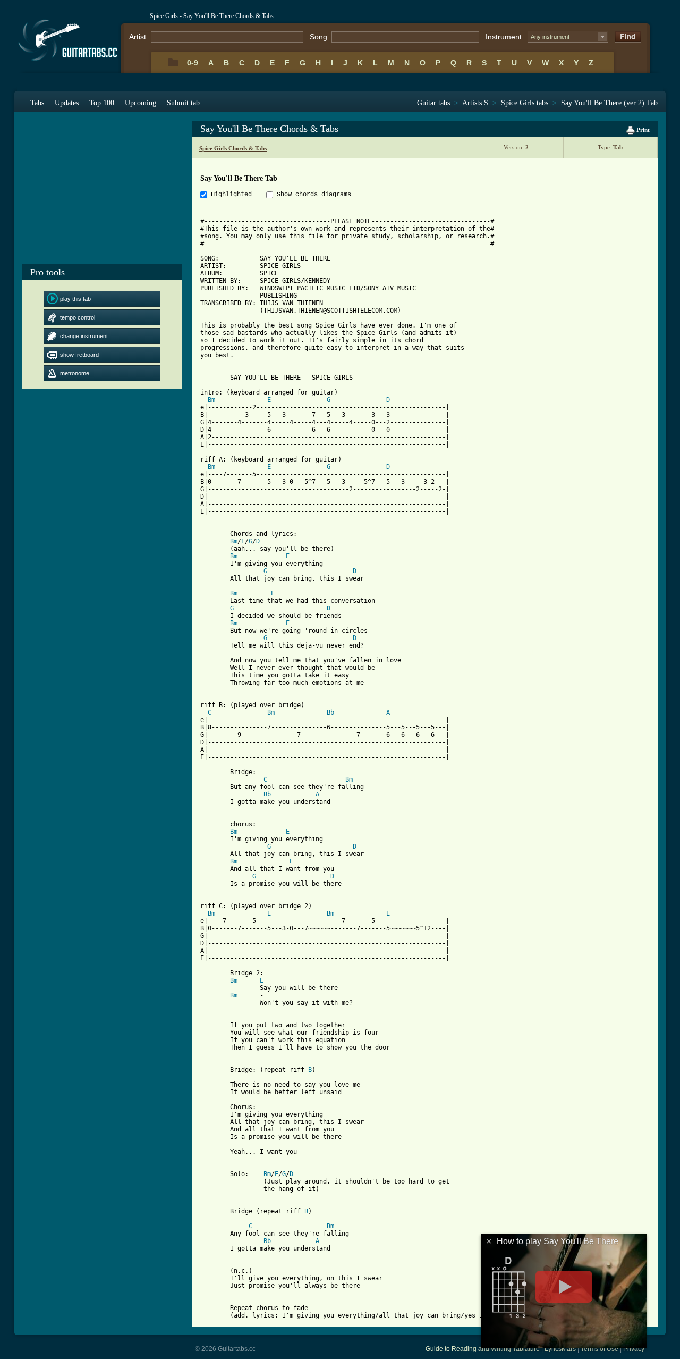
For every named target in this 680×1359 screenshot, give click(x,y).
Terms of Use (599, 1349)
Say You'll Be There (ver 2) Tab (609, 103)
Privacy (633, 1349)
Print (642, 130)
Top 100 (101, 103)
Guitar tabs (433, 103)
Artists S (475, 103)
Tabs (37, 103)
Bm (211, 400)
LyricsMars (560, 1349)
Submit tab (183, 103)
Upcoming (140, 103)
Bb (330, 712)
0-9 (192, 62)
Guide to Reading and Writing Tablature (483, 1349)
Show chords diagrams (314, 194)
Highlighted (231, 194)
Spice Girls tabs (524, 103)
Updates (67, 103)
